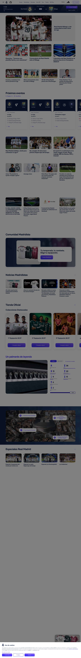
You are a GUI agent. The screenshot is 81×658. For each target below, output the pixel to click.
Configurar (18, 654)
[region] (40, 650)
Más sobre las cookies (6, 652)
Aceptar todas (7, 654)
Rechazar (29, 654)
